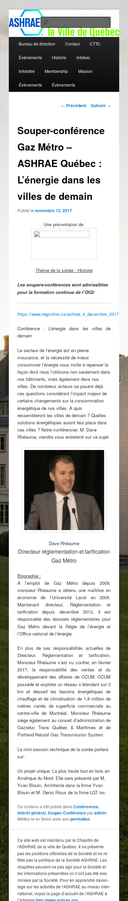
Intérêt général (31, 813)
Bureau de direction (37, 44)
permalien (80, 819)
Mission (85, 71)
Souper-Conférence (67, 813)
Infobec (83, 57)
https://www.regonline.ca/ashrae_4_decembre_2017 (68, 314)
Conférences (85, 806)
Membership (56, 71)
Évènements (30, 57)
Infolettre (27, 71)
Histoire (59, 57)
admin (100, 813)
